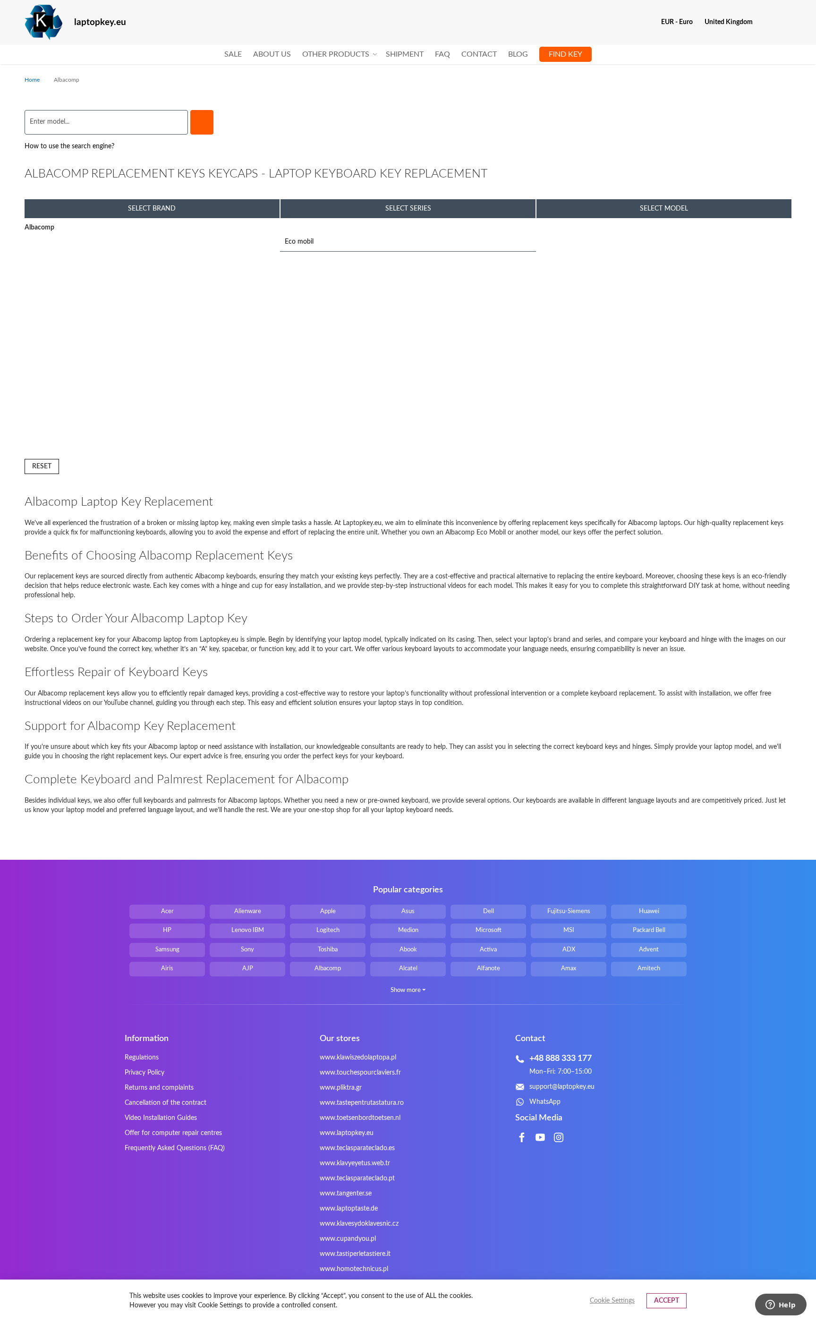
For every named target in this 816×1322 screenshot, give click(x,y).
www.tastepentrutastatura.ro (362, 1103)
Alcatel (408, 969)
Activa (488, 950)
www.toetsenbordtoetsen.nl (360, 1118)
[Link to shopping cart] (766, 22)
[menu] (408, 54)
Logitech (328, 930)
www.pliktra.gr (341, 1088)
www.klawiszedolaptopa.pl (358, 1057)
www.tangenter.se (346, 1193)
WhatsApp (545, 1102)
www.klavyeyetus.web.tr (355, 1163)
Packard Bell (649, 930)
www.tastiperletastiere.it (355, 1254)
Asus (408, 911)
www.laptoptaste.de (349, 1208)
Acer (167, 911)
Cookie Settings (612, 1300)
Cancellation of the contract (165, 1103)
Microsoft (489, 930)
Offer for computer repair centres (173, 1133)
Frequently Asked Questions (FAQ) (175, 1148)
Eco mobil (299, 241)
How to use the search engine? (69, 146)
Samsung (167, 950)
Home (33, 80)
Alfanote (488, 969)
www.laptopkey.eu (347, 1133)
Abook (408, 950)
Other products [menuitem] (335, 54)
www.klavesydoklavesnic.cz (359, 1223)
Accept (666, 1300)
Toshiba (328, 950)
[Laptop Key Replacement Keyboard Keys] (43, 22)
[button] (680, 22)
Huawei (649, 911)
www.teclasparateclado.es (357, 1148)
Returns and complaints (159, 1088)
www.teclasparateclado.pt (357, 1178)
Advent (649, 950)
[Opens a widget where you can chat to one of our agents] (781, 1305)
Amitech (649, 969)
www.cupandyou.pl (348, 1239)
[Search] (201, 122)
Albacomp (327, 969)
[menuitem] (233, 54)
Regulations (142, 1057)
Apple (328, 911)
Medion (408, 930)
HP (167, 930)
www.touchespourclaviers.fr (360, 1072)
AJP (247, 969)
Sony (247, 950)
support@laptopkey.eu (562, 1087)
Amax (568, 969)
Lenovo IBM (247, 930)
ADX (568, 950)
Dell (488, 911)
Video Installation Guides (161, 1118)
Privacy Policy (144, 1072)
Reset (41, 466)
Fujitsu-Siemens (568, 911)
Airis (167, 969)
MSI (568, 930)
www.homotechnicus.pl (354, 1269)
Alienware (247, 911)
